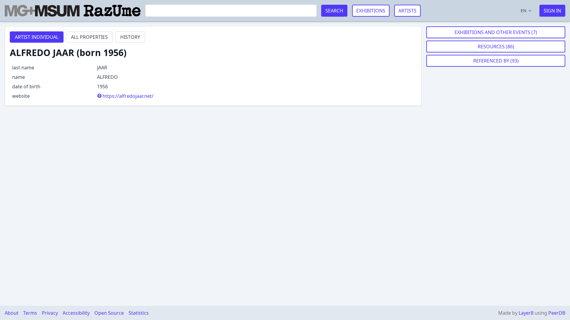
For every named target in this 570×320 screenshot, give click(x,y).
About (11, 313)
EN (523, 10)
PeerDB (556, 313)
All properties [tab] (89, 37)
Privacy (50, 313)
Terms (30, 313)
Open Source (109, 313)
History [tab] (130, 37)
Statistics (139, 313)
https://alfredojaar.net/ (127, 96)
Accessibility (76, 313)
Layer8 (526, 313)
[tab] (37, 37)
